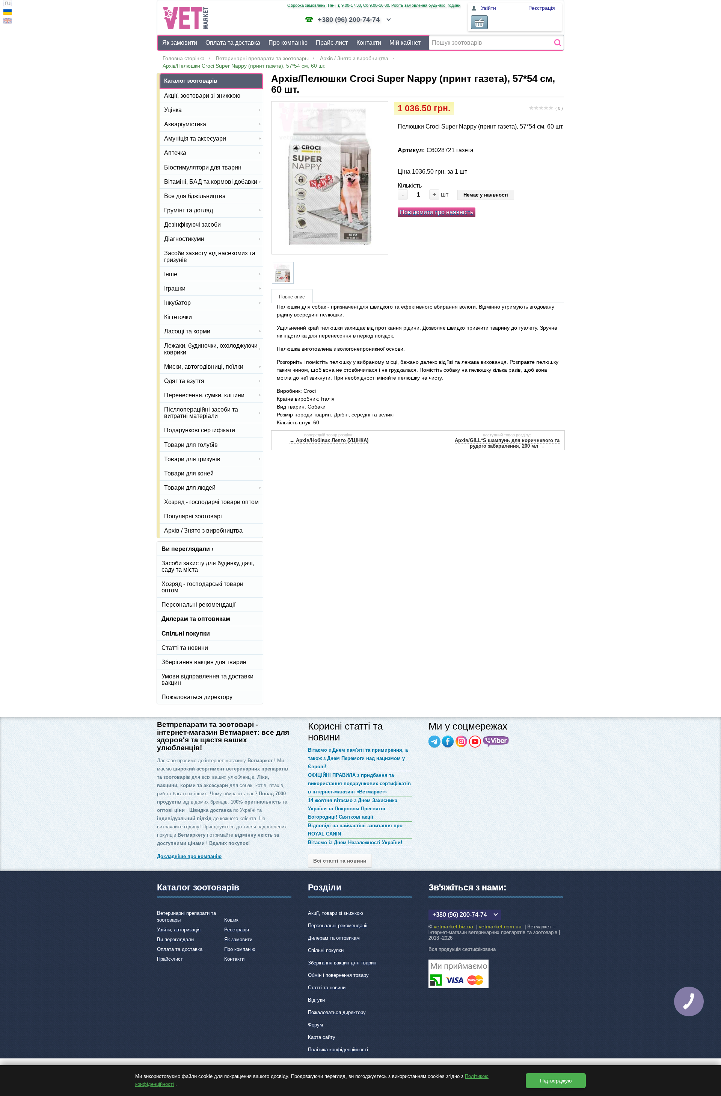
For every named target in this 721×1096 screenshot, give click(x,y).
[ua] (7, 13)
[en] (7, 21)
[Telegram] (434, 742)
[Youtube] (475, 742)
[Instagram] (462, 742)
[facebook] (448, 742)
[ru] (7, 4)
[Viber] (496, 742)
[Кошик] (479, 22)
